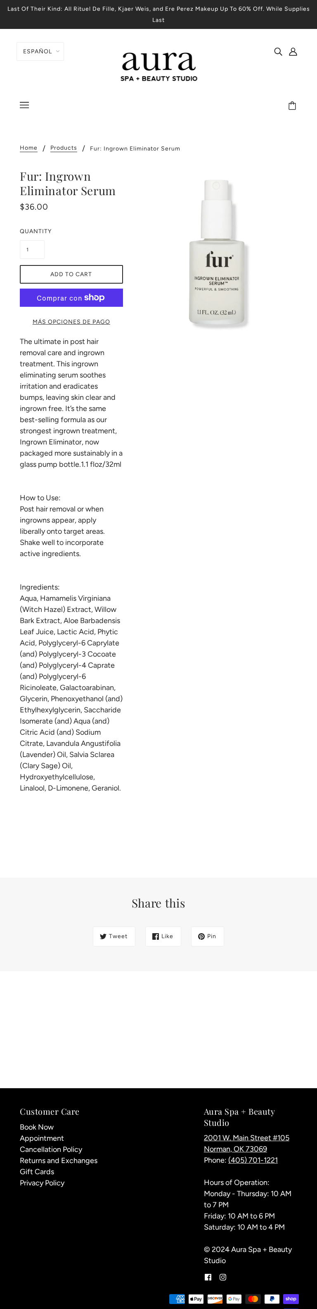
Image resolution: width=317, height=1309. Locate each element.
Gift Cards (37, 1171)
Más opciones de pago (71, 321)
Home (29, 148)
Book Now (37, 1127)
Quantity (32, 231)
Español (37, 51)
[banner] (158, 65)
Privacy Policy (42, 1182)
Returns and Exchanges (58, 1160)
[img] (278, 51)
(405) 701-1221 (253, 1160)
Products (63, 148)
